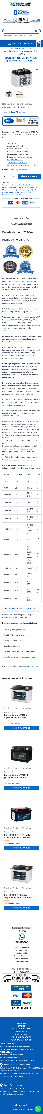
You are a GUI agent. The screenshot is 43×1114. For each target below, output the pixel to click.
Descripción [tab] (21, 218)
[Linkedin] (27, 1105)
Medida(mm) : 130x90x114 (26, 192)
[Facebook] (16, 1105)
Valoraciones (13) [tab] (21, 224)
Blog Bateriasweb (21, 1029)
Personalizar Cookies (21, 1040)
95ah (24, 36)
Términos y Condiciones (12, 1055)
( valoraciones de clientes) (13, 107)
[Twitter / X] (20, 1105)
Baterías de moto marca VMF (28, 187)
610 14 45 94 (33, 1074)
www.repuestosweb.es (29, 666)
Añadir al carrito (29, 176)
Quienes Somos (7, 1044)
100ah (30, 36)
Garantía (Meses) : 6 (9, 192)
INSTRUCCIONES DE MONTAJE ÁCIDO (23, 165)
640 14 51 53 (34, 1091)
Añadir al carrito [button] (21, 728)
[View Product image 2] (19, 94)
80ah (20, 36)
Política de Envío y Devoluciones (16, 1049)
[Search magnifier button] (36, 31)
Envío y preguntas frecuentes (15, 1046)
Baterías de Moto (16, 185)
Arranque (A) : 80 (30, 190)
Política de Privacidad (11, 1057)
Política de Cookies (21, 1037)
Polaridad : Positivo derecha (11, 195)
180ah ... (36, 36)
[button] (37, 69)
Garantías (21, 1031)
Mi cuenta (21, 1023)
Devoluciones (21, 1034)
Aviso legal (6, 1052)
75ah (15, 36)
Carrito (21, 1026)
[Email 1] (23, 1105)
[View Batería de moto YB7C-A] (8, 94)
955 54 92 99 (22, 1074)
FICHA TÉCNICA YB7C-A (17, 163)
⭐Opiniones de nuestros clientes (17, 1060)
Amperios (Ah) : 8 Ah (16, 190)
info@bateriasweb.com (14, 1076)
